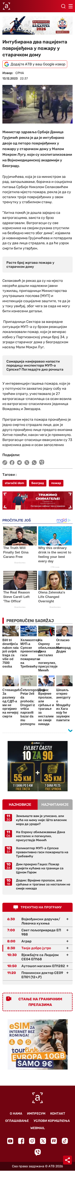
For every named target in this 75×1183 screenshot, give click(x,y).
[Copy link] (4, 462)
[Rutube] (54, 1141)
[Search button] (63, 6)
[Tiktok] (65, 1141)
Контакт (57, 1113)
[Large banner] (37, 25)
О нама (16, 1113)
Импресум (36, 1113)
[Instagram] (32, 1141)
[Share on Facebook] (12, 462)
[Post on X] (26, 462)
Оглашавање (17, 1121)
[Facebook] (21, 1141)
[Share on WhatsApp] (34, 462)
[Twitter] (43, 1141)
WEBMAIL (37, 1128)
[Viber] (37, 1152)
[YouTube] (10, 1141)
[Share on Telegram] (19, 462)
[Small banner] (38, 766)
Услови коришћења (52, 1121)
